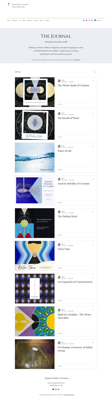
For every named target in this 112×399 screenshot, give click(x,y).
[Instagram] (89, 20)
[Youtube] (53, 389)
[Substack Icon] (86, 20)
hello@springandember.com (56, 383)
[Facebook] (92, 20)
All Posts (18, 72)
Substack (77, 59)
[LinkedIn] (84, 20)
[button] (95, 72)
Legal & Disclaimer (68, 394)
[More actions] (94, 81)
